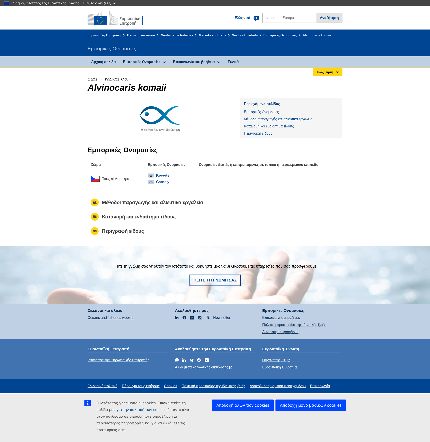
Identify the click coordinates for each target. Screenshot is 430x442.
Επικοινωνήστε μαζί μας (281, 317)
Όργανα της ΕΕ (274, 360)
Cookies (170, 386)
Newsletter (221, 317)
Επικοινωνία (320, 386)
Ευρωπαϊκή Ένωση (278, 367)
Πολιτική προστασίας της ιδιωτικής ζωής (294, 325)
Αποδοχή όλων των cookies (242, 405)
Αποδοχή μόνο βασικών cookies (311, 405)
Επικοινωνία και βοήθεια (194, 62)
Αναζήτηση (329, 18)
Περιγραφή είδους (258, 133)
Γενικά (233, 62)
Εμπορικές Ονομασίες (280, 35)
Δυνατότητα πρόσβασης (281, 332)
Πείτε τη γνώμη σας (215, 280)
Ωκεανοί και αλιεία (141, 35)
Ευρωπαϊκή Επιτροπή (104, 35)
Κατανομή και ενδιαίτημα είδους (269, 126)
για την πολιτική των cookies (141, 409)
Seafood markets (245, 35)
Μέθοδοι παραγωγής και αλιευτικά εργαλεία (278, 119)
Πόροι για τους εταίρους (141, 386)
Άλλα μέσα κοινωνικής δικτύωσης (201, 367)
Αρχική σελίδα (103, 62)
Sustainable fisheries (177, 35)
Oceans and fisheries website (111, 317)
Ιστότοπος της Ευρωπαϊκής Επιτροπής (118, 360)
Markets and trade (212, 35)
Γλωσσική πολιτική (103, 386)
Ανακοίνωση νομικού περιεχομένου (278, 386)
